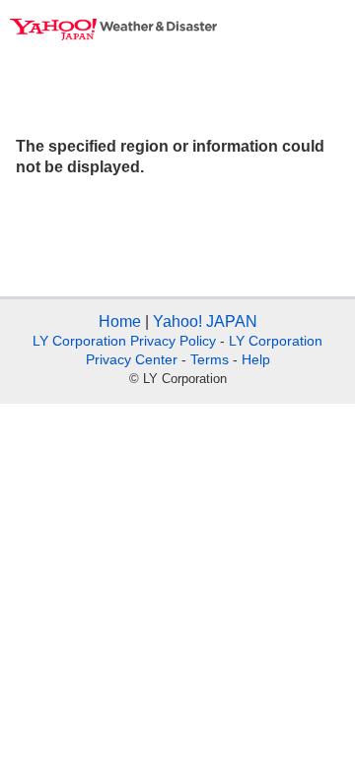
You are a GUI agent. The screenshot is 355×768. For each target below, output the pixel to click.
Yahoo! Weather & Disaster (113, 29)
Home (120, 321)
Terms (209, 359)
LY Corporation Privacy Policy (124, 341)
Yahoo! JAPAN (205, 321)
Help (256, 359)
